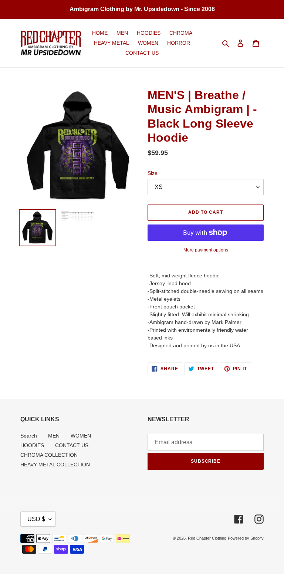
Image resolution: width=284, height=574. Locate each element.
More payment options (205, 250)
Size (153, 173)
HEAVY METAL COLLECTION (55, 464)
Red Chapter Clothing (207, 538)
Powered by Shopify (246, 538)
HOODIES (32, 445)
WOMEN (81, 436)
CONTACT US (71, 445)
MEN (54, 436)
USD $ (36, 519)
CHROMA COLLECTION (49, 455)
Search (28, 436)
